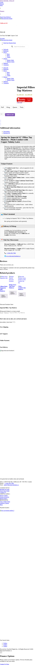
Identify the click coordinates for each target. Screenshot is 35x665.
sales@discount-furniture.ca (11, 485)
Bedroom (5, 51)
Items (8, 55)
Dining (5, 58)
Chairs (8, 57)
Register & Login (4, 489)
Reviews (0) (6, 133)
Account (2, 38)
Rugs (8, 54)
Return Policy (3, 498)
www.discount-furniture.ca (13, 256)
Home (1, 312)
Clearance (6, 65)
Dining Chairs (10, 61)
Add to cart (10, 114)
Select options (3, 296)
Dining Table (10, 60)
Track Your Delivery (5, 17)
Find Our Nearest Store (9, 43)
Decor (5, 52)
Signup (2, 4)
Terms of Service (4, 497)
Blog (1, 504)
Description (6, 131)
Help (1, 5)
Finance (2, 11)
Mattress (5, 63)
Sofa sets (5, 67)
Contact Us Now (4, 664)
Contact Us (3, 492)
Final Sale (19, 102)
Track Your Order (4, 491)
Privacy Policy (4, 495)
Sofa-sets (5, 49)
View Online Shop (5, 501)
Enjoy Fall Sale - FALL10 (7, 0)
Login (1, 2)
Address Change (4, 503)
